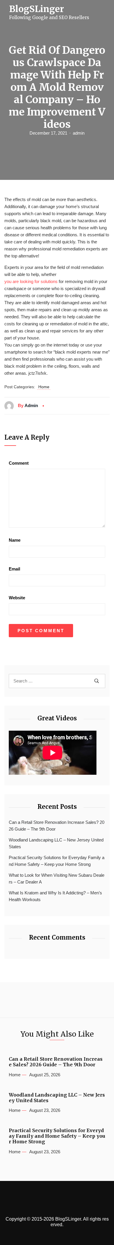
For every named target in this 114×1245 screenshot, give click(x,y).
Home (43, 386)
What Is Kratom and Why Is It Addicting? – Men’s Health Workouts (55, 896)
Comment (19, 463)
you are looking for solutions (31, 281)
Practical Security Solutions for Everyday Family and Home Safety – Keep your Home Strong (56, 861)
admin (78, 132)
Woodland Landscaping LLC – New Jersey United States (56, 843)
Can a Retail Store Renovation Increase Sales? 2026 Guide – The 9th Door (56, 825)
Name (14, 540)
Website (17, 597)
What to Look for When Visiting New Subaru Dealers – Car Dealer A (56, 878)
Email (14, 568)
